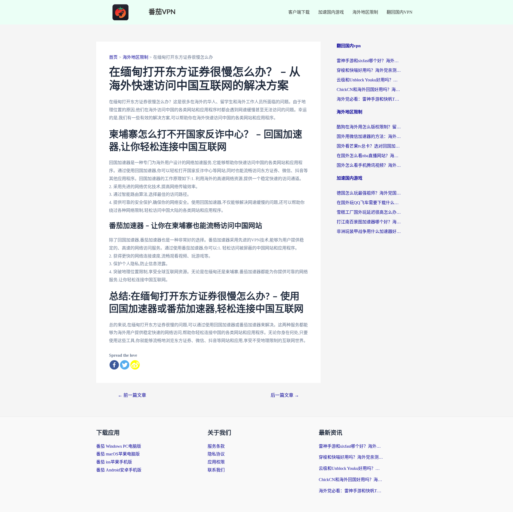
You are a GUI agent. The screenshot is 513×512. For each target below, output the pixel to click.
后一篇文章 (285, 395)
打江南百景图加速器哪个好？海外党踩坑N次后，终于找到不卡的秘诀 (369, 222)
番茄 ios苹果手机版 (114, 462)
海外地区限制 (365, 12)
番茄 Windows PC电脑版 (118, 446)
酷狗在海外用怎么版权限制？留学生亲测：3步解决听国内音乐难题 (369, 127)
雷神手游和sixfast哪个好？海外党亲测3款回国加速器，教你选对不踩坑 (369, 60)
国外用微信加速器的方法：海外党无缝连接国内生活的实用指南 (369, 136)
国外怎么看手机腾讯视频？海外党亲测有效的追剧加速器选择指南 (369, 165)
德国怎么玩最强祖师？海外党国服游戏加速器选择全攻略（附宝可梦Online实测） (369, 193)
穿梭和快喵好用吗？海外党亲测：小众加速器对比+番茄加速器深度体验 (369, 70)
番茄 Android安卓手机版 (118, 470)
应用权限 (216, 462)
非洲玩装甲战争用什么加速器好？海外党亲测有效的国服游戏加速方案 (369, 231)
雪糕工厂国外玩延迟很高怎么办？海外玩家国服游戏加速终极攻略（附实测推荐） (369, 212)
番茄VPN (162, 12)
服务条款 (216, 446)
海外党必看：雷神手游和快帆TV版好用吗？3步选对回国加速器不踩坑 (369, 99)
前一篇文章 (132, 395)
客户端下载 (299, 12)
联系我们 (216, 470)
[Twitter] (124, 365)
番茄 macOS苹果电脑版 (118, 454)
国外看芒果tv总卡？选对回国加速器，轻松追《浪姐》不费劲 (369, 146)
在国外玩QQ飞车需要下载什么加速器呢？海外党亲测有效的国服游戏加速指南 (369, 202)
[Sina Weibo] (135, 365)
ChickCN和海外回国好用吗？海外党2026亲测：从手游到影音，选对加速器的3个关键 (369, 89)
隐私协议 (216, 454)
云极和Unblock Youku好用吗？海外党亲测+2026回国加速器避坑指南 (369, 80)
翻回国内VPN (400, 12)
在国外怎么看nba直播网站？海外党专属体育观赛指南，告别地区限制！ (369, 155)
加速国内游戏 (331, 12)
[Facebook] (114, 365)
